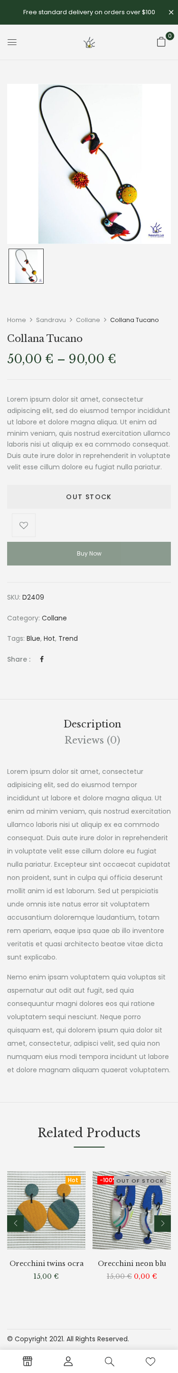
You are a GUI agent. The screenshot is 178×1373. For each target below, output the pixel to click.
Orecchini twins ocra (46, 1264)
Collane (88, 319)
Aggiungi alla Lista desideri (24, 525)
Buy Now (89, 553)
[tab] (92, 724)
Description (92, 724)
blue (33, 638)
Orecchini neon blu (132, 1264)
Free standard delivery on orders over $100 (89, 12)
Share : (18, 659)
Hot (49, 638)
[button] (161, 41)
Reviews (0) (92, 740)
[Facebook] (42, 659)
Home (16, 319)
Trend (68, 638)
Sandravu (51, 319)
